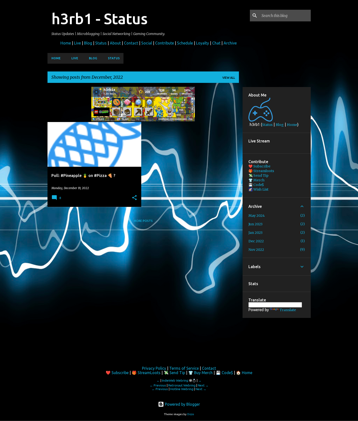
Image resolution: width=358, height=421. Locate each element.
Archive (230, 43)
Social (146, 43)
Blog (88, 43)
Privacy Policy (154, 368)
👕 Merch (256, 180)
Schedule (185, 43)
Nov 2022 (256, 249)
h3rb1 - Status (99, 18)
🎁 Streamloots (261, 171)
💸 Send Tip (258, 175)
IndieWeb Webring (175, 380)
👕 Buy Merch (200, 372)
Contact (131, 43)
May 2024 (256, 215)
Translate (288, 310)
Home (65, 43)
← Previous (158, 385)
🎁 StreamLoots (146, 372)
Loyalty (202, 43)
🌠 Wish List (258, 189)
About (115, 43)
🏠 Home (244, 372)
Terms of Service (184, 368)
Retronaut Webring (182, 385)
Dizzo (190, 414)
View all (228, 77)
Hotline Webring (181, 389)
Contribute (164, 43)
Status (101, 43)
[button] (134, 198)
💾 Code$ (256, 185)
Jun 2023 (255, 224)
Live (77, 43)
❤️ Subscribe (259, 166)
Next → (203, 385)
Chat (216, 43)
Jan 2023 (255, 232)
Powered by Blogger (182, 404)
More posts (143, 220)
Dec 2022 (256, 241)
